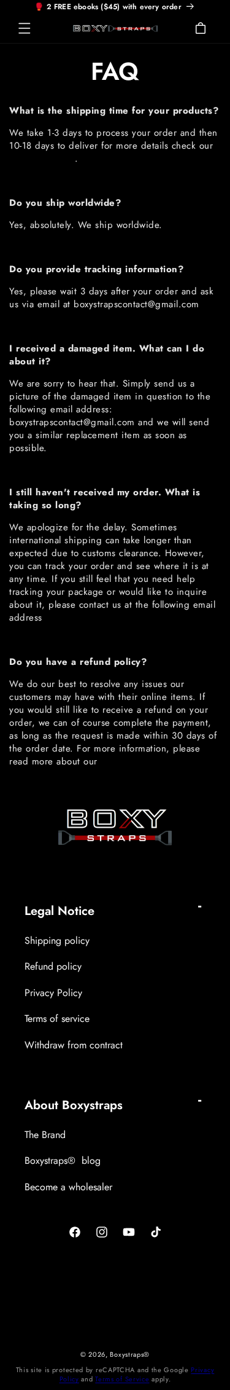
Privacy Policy (53, 993)
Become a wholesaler (68, 1187)
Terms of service (57, 1018)
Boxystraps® (130, 1354)
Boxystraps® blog (63, 1160)
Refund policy (53, 966)
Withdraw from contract (74, 1045)
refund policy (129, 761)
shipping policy (42, 158)
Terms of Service (122, 1379)
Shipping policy (57, 940)
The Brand (45, 1135)
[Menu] (24, 28)
